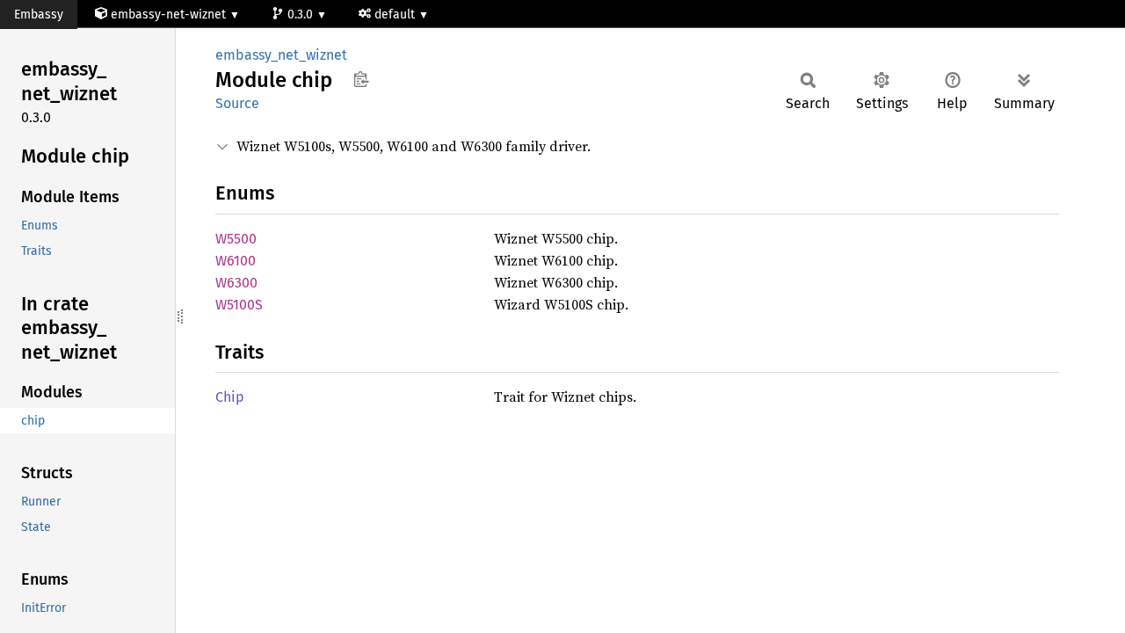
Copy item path (360, 79)
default (396, 14)
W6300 (236, 282)
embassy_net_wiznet (281, 55)
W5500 (236, 238)
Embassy (38, 14)
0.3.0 (301, 14)
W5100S (239, 304)
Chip (229, 397)
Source (237, 103)
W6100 (235, 260)
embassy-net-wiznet (168, 14)
